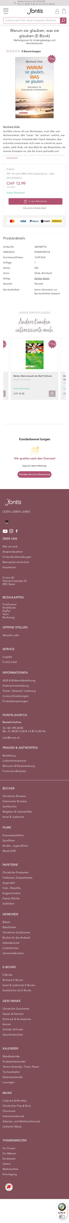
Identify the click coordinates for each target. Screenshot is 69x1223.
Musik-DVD (9, 851)
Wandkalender (11, 1056)
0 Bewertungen (31, 51)
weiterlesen (12, 158)
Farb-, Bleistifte (12, 888)
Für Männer (9, 1153)
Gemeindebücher (13, 953)
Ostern (7, 1164)
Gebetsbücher (11, 943)
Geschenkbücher (13, 1035)
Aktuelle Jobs (11, 635)
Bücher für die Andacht (16, 938)
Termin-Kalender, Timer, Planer (21, 1067)
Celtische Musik (12, 1127)
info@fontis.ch (11, 738)
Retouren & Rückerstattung (19, 766)
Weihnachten (10, 1169)
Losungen (8, 1082)
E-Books (8, 975)
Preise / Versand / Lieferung (19, 691)
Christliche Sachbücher (16, 932)
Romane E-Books (13, 980)
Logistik (7, 657)
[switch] (62, 1216)
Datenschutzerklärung (16, 686)
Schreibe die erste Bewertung (34, 474)
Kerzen (7, 1024)
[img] (7, 51)
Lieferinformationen (14, 761)
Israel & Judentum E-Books (19, 985)
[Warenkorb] (64, 11)
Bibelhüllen (9, 927)
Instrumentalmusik (14, 1116)
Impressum (9, 567)
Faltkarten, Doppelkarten (18, 878)
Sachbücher (10, 806)
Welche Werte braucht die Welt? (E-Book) (32, 376)
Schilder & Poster (13, 1029)
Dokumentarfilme (13, 835)
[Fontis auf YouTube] (5, 531)
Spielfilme (9, 840)
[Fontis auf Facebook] (17, 531)
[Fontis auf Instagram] (11, 531)
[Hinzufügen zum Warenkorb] (52, 393)
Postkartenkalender (14, 1062)
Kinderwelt (9, 1159)
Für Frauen (9, 1148)
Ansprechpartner (13, 552)
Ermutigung (10, 1174)
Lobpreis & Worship (14, 1101)
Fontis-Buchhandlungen (17, 557)
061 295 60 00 (39, 2)
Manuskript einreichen (16, 562)
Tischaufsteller (11, 1072)
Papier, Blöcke (11, 898)
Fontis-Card (10, 662)
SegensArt (9, 883)
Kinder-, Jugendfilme (15, 846)
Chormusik (9, 1111)
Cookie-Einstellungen (16, 696)
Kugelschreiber (12, 893)
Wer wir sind (10, 547)
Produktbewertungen (15, 701)
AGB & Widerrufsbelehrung (19, 680)
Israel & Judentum (13, 817)
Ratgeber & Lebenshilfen (17, 812)
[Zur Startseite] (13, 504)
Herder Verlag (41, 278)
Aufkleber (8, 904)
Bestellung (9, 756)
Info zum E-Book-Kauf (34, 208)
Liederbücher (11, 948)
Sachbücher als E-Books (17, 990)
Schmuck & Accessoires (17, 1019)
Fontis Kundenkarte (14, 771)
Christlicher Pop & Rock (17, 1106)
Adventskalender (13, 1077)
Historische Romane (15, 801)
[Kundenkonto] (57, 11)
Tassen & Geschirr (13, 1014)
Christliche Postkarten (16, 872)
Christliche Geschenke (16, 1009)
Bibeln (6, 922)
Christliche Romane (14, 796)
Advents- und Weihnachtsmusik (21, 1121)
